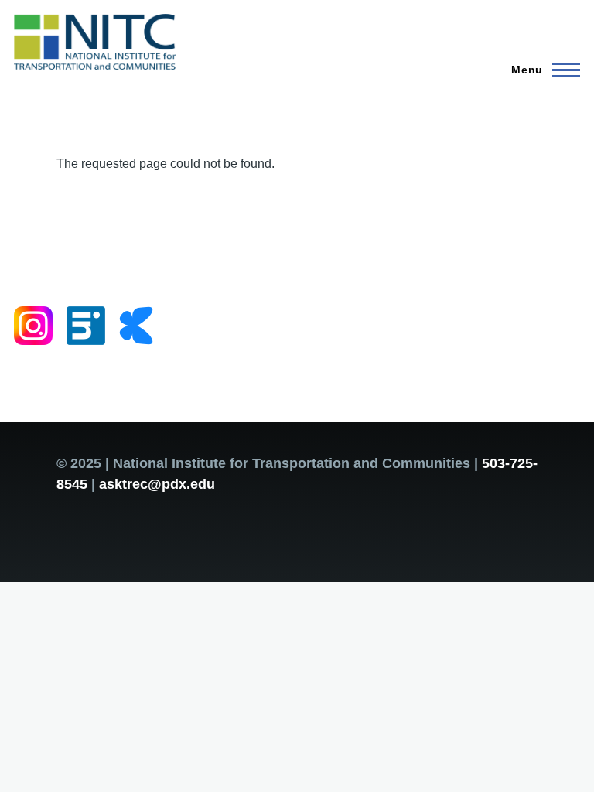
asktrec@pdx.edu (157, 484)
